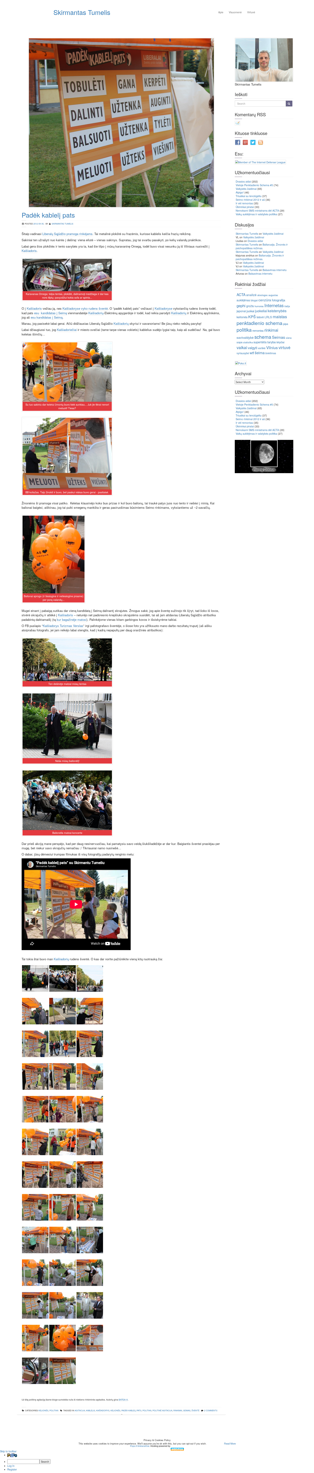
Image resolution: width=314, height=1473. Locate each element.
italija (287, 306)
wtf (252, 352)
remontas (258, 330)
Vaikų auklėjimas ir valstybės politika (256, 214)
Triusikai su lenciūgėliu (248, 196)
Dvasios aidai (243, 181)
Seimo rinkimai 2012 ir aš (250, 199)
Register (12, 1469)
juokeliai (261, 310)
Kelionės (43, 1410)
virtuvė (284, 347)
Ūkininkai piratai (245, 207)
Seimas (186, 1410)
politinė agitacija (162, 1410)
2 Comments (210, 1410)
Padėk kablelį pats (48, 214)
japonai (241, 311)
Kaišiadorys (102, 1410)
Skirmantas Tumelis (81, 12)
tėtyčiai (280, 342)
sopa (239, 342)
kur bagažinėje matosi (71, 619)
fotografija (278, 300)
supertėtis (260, 342)
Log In (11, 1466)
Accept (215, 1443)
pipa (285, 324)
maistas (280, 316)
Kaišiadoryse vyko (75, 308)
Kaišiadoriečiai (67, 329)
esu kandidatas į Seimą (50, 313)
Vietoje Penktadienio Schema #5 (254, 185)
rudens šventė (98, 308)
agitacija (80, 1410)
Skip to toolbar (8, 1451)
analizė (251, 294)
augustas (273, 295)
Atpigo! (240, 192)
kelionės (115, 1410)
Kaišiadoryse (163, 308)
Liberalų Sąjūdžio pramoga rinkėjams (67, 233)
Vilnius (272, 347)
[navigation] (157, 1462)
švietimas (270, 353)
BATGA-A (123, 1399)
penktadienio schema (259, 322)
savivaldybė (245, 337)
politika (53, 1410)
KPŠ (252, 316)
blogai (254, 300)
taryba (271, 342)
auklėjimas (243, 300)
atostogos (262, 295)
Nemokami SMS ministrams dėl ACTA (257, 210)
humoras (259, 306)
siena (288, 337)
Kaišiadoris (29, 250)
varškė (261, 348)
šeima (260, 352)
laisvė (260, 317)
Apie (220, 12)
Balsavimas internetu (275, 270)
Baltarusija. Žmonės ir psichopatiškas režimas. (262, 246)
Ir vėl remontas (244, 203)
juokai (250, 311)
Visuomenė (235, 12)
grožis (250, 306)
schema (262, 336)
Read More (230, 1443)
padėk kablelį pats (131, 1410)
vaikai (242, 347)
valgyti (252, 347)
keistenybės (277, 310)
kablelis (90, 1410)
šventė (195, 1410)
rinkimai (177, 1410)
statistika (248, 342)
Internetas (274, 305)
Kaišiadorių (95, 313)
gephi (241, 305)
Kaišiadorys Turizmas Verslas (63, 625)
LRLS (268, 317)
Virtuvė (251, 12)
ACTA (241, 294)
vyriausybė (243, 353)
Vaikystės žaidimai (246, 189)
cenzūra (264, 299)
